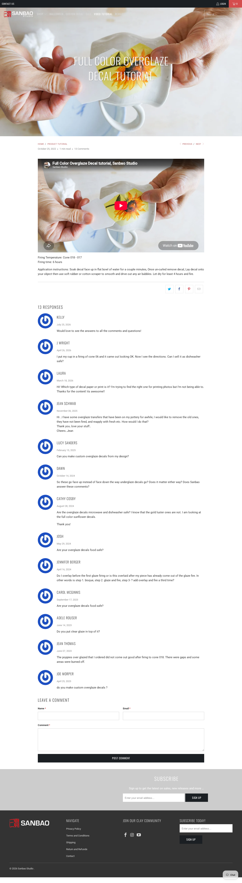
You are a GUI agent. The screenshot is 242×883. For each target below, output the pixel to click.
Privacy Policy (73, 828)
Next (199, 144)
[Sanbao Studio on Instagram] (132, 835)
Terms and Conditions (77, 835)
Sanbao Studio (26, 868)
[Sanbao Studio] (18, 14)
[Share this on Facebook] (179, 289)
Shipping (70, 842)
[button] (42, 14)
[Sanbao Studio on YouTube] (139, 835)
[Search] (233, 14)
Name (42, 708)
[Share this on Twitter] (169, 289)
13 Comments (81, 148)
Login (223, 3)
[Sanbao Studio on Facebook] (126, 835)
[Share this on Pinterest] (189, 289)
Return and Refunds (76, 849)
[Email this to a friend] (199, 289)
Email (126, 708)
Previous (187, 144)
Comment (44, 725)
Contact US (8, 3)
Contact (70, 856)
